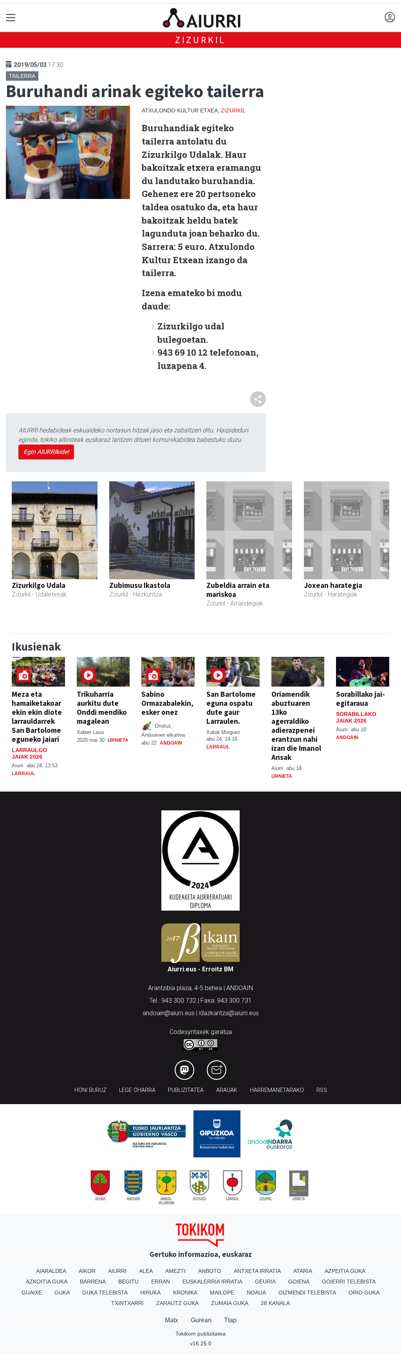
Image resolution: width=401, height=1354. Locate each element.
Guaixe (32, 1292)
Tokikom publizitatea (200, 1333)
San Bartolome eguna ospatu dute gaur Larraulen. (231, 707)
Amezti (175, 1271)
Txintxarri (127, 1303)
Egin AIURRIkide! (46, 452)
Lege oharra (137, 1090)
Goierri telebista (349, 1281)
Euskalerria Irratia (212, 1281)
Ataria (302, 1271)
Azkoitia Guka (46, 1281)
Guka (62, 1292)
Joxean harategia (333, 585)
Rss (321, 1090)
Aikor (87, 1271)
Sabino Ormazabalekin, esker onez (167, 703)
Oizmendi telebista (307, 1292)
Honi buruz (90, 1090)
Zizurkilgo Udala (38, 585)
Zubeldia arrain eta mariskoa (237, 589)
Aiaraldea (51, 1271)
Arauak (226, 1090)
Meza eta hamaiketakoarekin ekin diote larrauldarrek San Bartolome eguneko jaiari (37, 716)
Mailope (222, 1292)
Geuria (265, 1281)
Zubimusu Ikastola (139, 585)
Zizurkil (200, 40)
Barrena (93, 1281)
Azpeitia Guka (345, 1271)
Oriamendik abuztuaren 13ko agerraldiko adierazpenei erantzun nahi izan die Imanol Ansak (296, 725)
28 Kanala (275, 1303)
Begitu (128, 1281)
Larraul (23, 773)
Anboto (209, 1271)
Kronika (185, 1292)
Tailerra (22, 76)
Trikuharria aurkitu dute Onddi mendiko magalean (102, 707)
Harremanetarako (277, 1090)
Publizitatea (186, 1090)
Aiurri (117, 1271)
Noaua (256, 1292)
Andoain (171, 743)
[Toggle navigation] (10, 18)
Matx (171, 1320)
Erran (160, 1281)
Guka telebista (105, 1292)
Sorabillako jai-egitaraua (360, 698)
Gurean (201, 1320)
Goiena (298, 1281)
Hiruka (150, 1292)
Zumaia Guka (229, 1303)
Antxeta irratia (257, 1271)
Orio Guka (364, 1292)
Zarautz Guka (177, 1303)
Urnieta (118, 740)
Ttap (230, 1320)
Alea (146, 1271)
